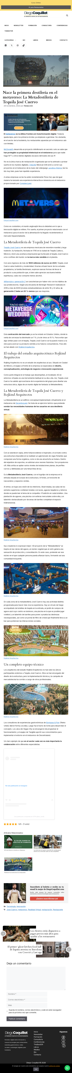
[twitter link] (63, 1040)
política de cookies (54, 1066)
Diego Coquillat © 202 (35, 1063)
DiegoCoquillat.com (11, 220)
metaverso (10, 134)
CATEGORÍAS (9, 40)
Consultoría (38, 1039)
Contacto (37, 1055)
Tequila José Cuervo (12, 247)
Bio (35, 1052)
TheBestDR (38, 1044)
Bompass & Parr (53, 723)
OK (36, 1069)
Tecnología (11, 906)
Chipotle (32, 165)
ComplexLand (25, 183)
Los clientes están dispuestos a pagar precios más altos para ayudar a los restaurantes (45, 933)
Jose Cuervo (12, 910)
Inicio (36, 1032)
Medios (37, 1050)
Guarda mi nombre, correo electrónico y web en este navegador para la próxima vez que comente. (35, 1011)
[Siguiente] (69, 949)
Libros (36, 1047)
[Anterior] (3, 934)
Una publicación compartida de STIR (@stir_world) (29, 816)
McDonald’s (9, 149)
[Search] (67, 15)
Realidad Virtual (34, 910)
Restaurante (58, 910)
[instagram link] (63, 1043)
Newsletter (38, 1034)
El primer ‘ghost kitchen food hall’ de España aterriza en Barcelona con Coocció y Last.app (25, 949)
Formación (38, 1037)
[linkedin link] (63, 1037)
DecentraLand (21, 403)
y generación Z (15, 282)
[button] (67, 1068)
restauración (47, 910)
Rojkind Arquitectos (26, 347)
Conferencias (39, 1042)
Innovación (21, 906)
